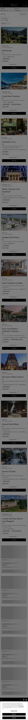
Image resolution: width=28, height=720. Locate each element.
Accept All (14, 717)
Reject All (14, 714)
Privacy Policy (21, 706)
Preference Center (14, 710)
